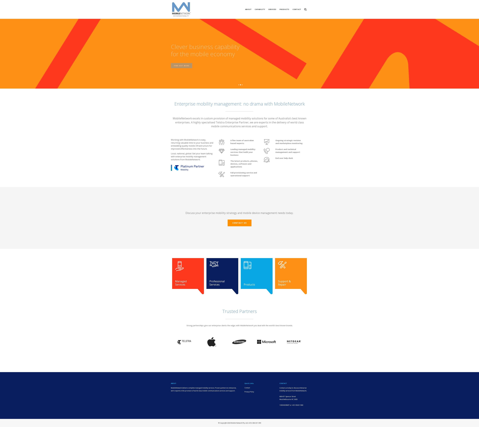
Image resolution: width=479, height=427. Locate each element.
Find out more (181, 64)
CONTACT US (239, 223)
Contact (247, 388)
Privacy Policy (249, 392)
